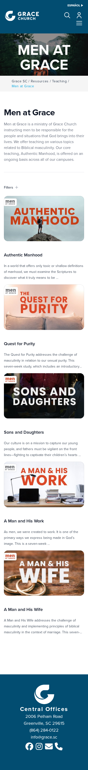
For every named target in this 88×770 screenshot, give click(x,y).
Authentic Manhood (23, 255)
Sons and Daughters (24, 432)
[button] (67, 15)
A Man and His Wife (23, 609)
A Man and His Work (24, 521)
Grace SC (19, 81)
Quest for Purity (19, 344)
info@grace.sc (44, 737)
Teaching (59, 81)
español (73, 5)
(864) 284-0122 (44, 730)
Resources (40, 81)
